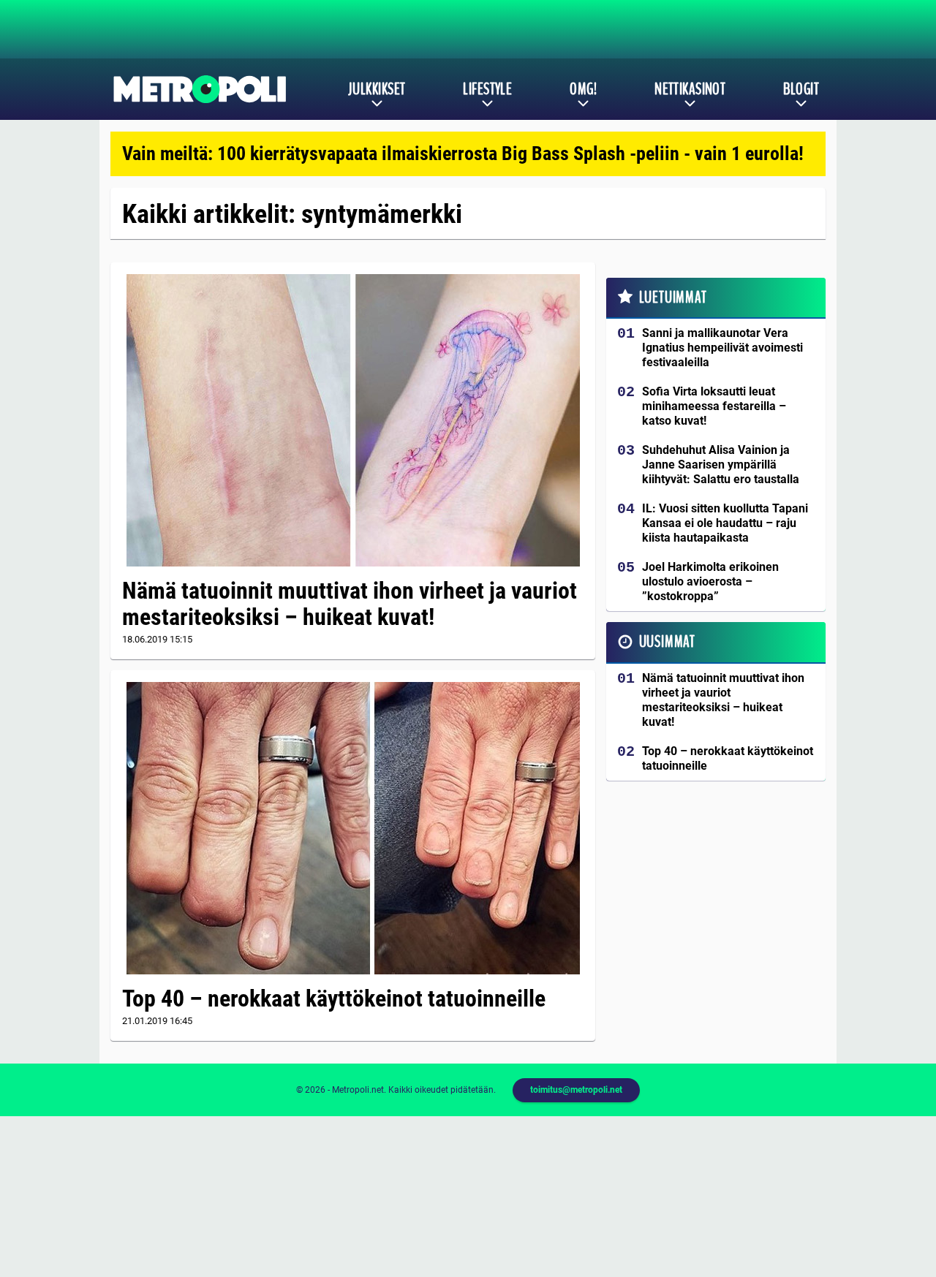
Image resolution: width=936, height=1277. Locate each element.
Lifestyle (487, 89)
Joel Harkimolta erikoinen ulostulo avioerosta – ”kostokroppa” (710, 581)
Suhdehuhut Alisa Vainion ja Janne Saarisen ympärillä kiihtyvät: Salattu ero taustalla (720, 464)
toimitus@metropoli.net (576, 1090)
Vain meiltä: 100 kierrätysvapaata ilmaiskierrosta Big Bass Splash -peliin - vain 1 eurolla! (463, 153)
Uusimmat (667, 642)
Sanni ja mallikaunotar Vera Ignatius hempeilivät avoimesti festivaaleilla (722, 347)
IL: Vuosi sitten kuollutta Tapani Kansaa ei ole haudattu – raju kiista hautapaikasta (725, 523)
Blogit (801, 89)
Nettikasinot (689, 89)
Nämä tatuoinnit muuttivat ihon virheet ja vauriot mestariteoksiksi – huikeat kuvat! (349, 604)
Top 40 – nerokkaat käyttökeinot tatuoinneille (334, 998)
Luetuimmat (673, 297)
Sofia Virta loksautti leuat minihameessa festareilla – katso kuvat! (714, 406)
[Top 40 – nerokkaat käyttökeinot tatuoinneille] (353, 828)
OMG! (583, 89)
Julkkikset (376, 89)
